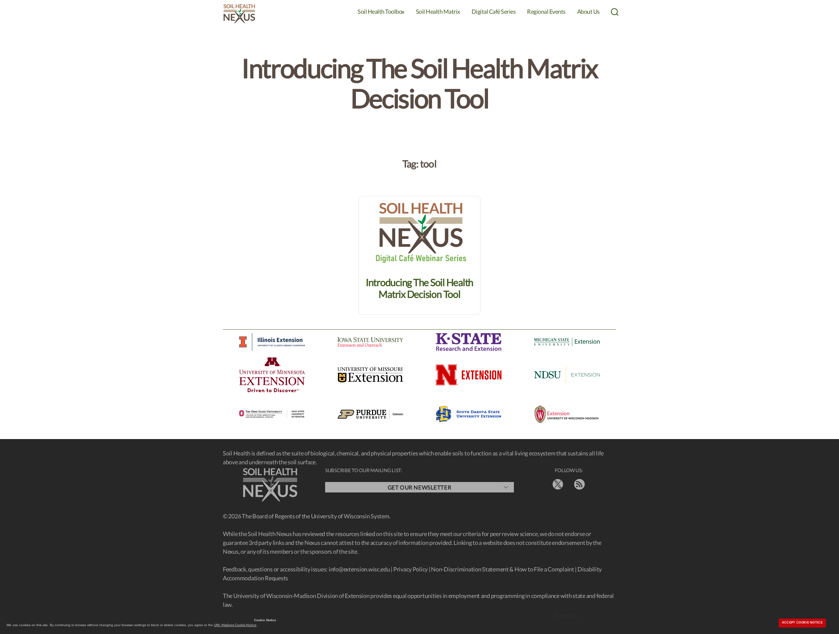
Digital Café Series (494, 11)
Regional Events (546, 11)
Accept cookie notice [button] (802, 622)
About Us (588, 11)
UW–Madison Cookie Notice (235, 625)
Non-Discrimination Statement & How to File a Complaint (502, 569)
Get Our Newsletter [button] (419, 487)
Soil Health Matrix (438, 11)
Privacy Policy (410, 569)
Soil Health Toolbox (381, 11)
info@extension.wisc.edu (359, 569)
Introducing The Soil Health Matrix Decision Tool (419, 288)
